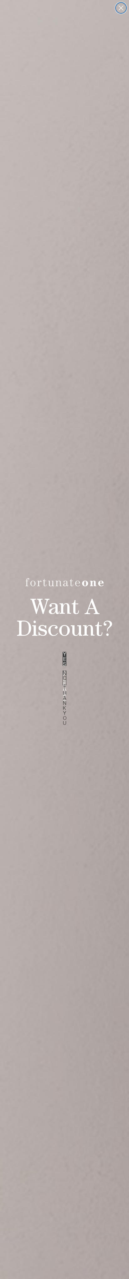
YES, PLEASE (64, 659)
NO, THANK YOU (64, 678)
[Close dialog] (121, 7)
